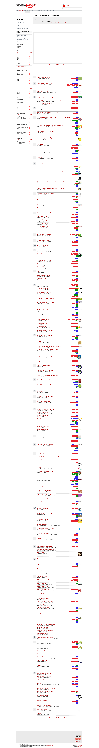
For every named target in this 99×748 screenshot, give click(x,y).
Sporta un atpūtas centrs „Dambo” (45, 630)
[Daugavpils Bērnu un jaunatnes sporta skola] (79, 350)
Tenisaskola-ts (40, 653)
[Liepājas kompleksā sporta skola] (79, 473)
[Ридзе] (79, 167)
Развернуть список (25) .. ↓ (21, 66)
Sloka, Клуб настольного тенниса (45, 613)
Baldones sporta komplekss (43, 275)
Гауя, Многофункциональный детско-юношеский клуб (50, 97)
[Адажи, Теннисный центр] (79, 78)
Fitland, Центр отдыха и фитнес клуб (46, 379)
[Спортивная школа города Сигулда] (79, 195)
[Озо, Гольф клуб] (79, 145)
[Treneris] (79, 666)
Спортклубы (19, 46)
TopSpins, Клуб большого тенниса (45, 656)
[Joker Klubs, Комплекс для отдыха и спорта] (79, 419)
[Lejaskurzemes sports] (79, 464)
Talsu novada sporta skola (43, 642)
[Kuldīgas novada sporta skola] (79, 437)
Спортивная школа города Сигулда (46, 193)
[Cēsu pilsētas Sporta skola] (79, 320)
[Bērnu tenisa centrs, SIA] (79, 279)
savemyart (80, 746)
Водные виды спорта (21, 29)
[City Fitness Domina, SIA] (79, 310)
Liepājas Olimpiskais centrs (43, 479)
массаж (18, 93)
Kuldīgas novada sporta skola (44, 436)
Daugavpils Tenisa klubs (43, 361)
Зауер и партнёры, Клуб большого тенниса (47, 112)
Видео (47, 10)
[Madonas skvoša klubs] (79, 510)
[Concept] (79, 313)
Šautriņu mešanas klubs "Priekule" (45, 637)
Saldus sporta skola (41, 583)
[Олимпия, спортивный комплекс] (79, 151)
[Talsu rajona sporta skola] (79, 647)
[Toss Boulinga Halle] (79, 662)
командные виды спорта (21, 116)
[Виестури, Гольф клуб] (79, 92)
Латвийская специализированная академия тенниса (50, 125)
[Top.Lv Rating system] (78, 737)
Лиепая (18, 56)
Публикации (37, 10)
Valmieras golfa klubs (42, 679)
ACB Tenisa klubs (41, 250)
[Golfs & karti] (79, 392)
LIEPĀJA (39, 467)
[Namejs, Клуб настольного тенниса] (79, 530)
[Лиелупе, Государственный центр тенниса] (79, 139)
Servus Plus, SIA (41, 593)
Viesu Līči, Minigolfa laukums (44, 705)
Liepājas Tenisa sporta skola (44, 490)
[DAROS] (79, 343)
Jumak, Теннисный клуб (43, 426)
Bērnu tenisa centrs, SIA (43, 278)
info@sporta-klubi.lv (49, 745)
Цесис (18, 59)
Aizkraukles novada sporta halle (44, 260)
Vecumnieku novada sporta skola (45, 691)
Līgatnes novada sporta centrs (44, 498)
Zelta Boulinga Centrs (42, 709)
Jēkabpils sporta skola (42, 429)
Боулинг (18, 81)
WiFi (17, 107)
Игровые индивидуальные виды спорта (23, 32)
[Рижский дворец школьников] (79, 178)
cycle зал (18, 144)
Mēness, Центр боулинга (43, 519)
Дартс (18, 80)
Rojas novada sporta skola (43, 564)
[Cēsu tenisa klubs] (79, 327)
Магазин (52, 10)
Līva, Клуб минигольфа (42, 501)
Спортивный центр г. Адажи (44, 204)
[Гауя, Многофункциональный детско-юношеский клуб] (79, 97)
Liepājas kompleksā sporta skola (45, 471)
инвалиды (18, 135)
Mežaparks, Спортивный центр (44, 513)
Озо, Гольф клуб (41, 144)
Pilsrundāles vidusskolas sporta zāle (45, 549)
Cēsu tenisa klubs (41, 326)
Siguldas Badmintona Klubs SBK (45, 601)
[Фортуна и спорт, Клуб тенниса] (79, 235)
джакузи (18, 97)
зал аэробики (19, 143)
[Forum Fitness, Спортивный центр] (79, 386)
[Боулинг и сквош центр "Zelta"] (79, 85)
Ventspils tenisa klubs (42, 700)
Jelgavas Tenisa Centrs (42, 412)
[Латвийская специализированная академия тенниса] (79, 127)
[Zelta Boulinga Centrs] (79, 710)
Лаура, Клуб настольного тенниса (45, 131)
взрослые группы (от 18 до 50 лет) (23, 127)
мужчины (18, 128)
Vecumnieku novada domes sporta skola (46, 688)
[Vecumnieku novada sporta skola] (79, 692)
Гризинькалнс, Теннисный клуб (44, 103)
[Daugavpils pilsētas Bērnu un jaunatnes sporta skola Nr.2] (79, 357)
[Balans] (79, 272)
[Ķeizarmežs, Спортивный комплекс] (79, 445)
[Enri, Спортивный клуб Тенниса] (79, 372)
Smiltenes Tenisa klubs (42, 615)
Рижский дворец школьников (44, 176)
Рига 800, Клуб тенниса (43, 163)
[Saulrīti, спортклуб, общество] (79, 590)
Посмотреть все (19, 84)
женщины (18, 129)
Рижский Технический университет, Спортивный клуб (50, 181)
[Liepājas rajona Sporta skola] (79, 487)
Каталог (21, 10)
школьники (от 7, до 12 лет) (21, 132)
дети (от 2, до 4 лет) (20, 134)
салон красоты (19, 94)
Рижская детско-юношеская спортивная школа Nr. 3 (50, 171)
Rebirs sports (40, 558)
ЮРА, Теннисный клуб (42, 245)
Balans (38, 271)
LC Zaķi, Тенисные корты (43, 459)
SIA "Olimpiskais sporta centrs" (44, 598)
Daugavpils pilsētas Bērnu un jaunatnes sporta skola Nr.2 (50, 356)
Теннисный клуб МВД (42, 223)
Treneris (39, 665)
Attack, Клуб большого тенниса (44, 266)
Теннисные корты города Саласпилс (46, 212)
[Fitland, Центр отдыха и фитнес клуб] (79, 381)
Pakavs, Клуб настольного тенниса (45, 546)
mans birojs (80, 745)
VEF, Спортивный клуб (42, 695)
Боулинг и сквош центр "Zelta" (44, 83)
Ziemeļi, (39, 713)
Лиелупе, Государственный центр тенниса (47, 138)
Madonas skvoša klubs (42, 508)
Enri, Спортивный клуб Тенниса (45, 370)
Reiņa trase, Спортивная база (44, 562)
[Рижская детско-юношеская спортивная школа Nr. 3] (79, 173)
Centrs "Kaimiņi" (41, 285)
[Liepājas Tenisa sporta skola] (79, 491)
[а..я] (18, 52)
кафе (18, 104)
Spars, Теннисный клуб (42, 617)
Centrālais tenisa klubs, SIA (43, 288)
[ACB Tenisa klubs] (79, 251)
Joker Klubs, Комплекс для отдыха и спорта (48, 418)
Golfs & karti (40, 391)
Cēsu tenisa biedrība (42, 323)
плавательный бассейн (21, 142)
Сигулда (18, 63)
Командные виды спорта (22, 22)
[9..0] (31, 52)
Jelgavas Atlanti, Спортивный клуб (45, 409)
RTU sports (39, 572)
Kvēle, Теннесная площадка (44, 441)
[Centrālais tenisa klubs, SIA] (79, 289)
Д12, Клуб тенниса (41, 108)
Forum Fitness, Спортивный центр (45, 384)
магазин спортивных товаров (22, 109)
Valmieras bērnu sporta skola (44, 676)
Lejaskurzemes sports (42, 462)
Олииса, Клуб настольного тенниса (45, 148)
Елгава (18, 62)
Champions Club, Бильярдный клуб (45, 298)
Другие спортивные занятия (22, 39)
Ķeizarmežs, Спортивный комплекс (45, 444)
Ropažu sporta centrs (42, 568)
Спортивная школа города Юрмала (46, 199)
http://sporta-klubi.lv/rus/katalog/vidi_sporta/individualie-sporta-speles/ (59, 22)
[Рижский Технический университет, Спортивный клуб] (79, 182)
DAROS (39, 341)
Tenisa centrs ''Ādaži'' (42, 650)
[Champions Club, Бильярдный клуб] (79, 299)
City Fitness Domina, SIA (43, 309)
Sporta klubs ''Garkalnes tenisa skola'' (46, 624)
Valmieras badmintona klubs (44, 673)
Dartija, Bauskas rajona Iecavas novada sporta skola (49, 346)
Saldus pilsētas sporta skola (43, 580)
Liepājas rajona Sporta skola (44, 486)
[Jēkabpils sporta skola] (79, 429)
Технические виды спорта (22, 33)
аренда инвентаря (20, 102)
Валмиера (18, 57)
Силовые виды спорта (21, 35)
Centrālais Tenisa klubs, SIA (44, 292)
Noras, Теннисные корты (43, 533)
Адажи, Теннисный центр (43, 77)
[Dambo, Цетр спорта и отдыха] (79, 336)
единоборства (19, 119)
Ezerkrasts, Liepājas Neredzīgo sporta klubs (47, 375)
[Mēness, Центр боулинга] (79, 521)
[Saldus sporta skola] (79, 584)
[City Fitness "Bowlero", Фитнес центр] (79, 302)
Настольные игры (20, 36)
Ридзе (38, 166)
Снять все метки (29, 84)
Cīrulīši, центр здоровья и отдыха (45, 330)
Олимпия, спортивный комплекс (45, 151)
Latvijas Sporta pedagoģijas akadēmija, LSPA (48, 456)
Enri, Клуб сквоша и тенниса (44, 365)
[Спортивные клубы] (17, 10)
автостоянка (19, 103)
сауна (18, 91)
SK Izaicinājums (41, 604)
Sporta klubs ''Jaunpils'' (42, 627)
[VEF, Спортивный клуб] (79, 697)
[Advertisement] (57, 28)
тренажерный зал (20, 141)
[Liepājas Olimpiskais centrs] (79, 479)
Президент (39, 157)
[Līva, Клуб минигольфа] (79, 501)
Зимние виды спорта (21, 26)
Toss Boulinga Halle (42, 660)
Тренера (18, 47)
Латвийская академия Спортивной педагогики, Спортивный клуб (53, 117)
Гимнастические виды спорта (22, 23)
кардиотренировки (20, 122)
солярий (18, 92)
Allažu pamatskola (41, 263)
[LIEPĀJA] (79, 468)
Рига (18, 53)
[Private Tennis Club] (79, 554)
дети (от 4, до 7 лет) (20, 133)
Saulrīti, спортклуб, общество (44, 589)
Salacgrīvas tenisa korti (42, 576)
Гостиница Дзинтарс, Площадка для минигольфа (49, 100)
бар (17, 108)
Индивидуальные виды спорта (23, 28)
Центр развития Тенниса (43, 240)
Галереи (43, 10)
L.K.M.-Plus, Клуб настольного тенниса (46, 453)
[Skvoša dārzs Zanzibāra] (79, 608)
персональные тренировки (21, 118)
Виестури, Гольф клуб (42, 91)
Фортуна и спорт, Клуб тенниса (44, 234)
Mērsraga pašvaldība (42, 524)
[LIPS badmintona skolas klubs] (79, 495)
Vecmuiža (39, 683)
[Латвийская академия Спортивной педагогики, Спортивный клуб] (79, 119)
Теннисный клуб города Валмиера (45, 220)
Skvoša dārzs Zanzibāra (43, 607)
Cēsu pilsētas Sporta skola (43, 319)
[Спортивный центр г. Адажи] (79, 205)
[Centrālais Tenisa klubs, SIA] (79, 292)
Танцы (18, 25)
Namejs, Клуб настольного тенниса (45, 528)
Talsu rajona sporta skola (43, 647)
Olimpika (39, 538)
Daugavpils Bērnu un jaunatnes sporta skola (47, 349)
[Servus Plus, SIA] (79, 595)
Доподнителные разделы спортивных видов (22, 42)
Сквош (18, 75)
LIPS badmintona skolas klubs (44, 494)
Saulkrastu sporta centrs (43, 586)
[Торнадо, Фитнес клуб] (79, 227)
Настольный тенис (20, 74)
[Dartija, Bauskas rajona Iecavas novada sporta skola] (79, 346)
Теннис (18, 73)
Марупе (18, 58)
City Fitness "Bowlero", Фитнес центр (46, 302)
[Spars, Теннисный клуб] (79, 618)
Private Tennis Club (41, 552)
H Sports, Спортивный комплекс (45, 396)
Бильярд (18, 78)
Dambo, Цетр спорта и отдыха (44, 335)
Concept (39, 313)
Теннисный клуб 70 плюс (43, 216)
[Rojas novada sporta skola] (79, 564)
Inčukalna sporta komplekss (43, 401)
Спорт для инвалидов (21, 38)
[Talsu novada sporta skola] (79, 642)
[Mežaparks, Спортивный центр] (79, 515)
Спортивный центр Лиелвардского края (47, 207)
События (31, 10)
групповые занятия (20, 117)
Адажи (18, 64)
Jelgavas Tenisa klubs (42, 415)
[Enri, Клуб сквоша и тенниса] (79, 367)
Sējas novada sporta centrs (43, 633)
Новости (26, 10)
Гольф (18, 79)
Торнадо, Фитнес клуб (42, 226)
